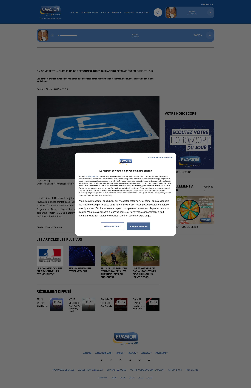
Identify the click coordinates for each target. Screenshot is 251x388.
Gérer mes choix (112, 226)
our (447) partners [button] (91, 176)
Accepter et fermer (138, 226)
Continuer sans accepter (160, 157)
